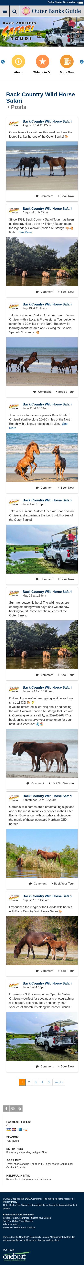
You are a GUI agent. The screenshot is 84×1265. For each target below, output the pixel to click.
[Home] (52, 10)
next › (59, 1082)
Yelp (19, 1108)
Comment (46, 196)
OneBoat (24, 1237)
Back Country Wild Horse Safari (40, 97)
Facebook (6, 1108)
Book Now (67, 72)
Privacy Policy (10, 1202)
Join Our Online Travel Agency (18, 1221)
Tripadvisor (13, 1108)
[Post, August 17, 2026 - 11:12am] (42, 165)
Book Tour (67, 674)
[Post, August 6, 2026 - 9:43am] (42, 261)
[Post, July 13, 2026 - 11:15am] (42, 361)
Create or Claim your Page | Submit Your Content (27, 1218)
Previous (5, 62)
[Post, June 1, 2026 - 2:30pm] (42, 549)
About (18, 72)
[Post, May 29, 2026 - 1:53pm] (42, 644)
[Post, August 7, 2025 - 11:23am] (42, 940)
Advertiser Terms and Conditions (19, 1227)
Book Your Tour (64, 883)
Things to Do (42, 72)
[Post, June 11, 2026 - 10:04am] (42, 457)
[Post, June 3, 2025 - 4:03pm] (42, 1036)
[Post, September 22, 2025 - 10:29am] (42, 853)
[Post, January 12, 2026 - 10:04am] (42, 753)
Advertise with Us (11, 1224)
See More (25, 232)
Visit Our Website (63, 783)
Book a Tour (66, 391)
